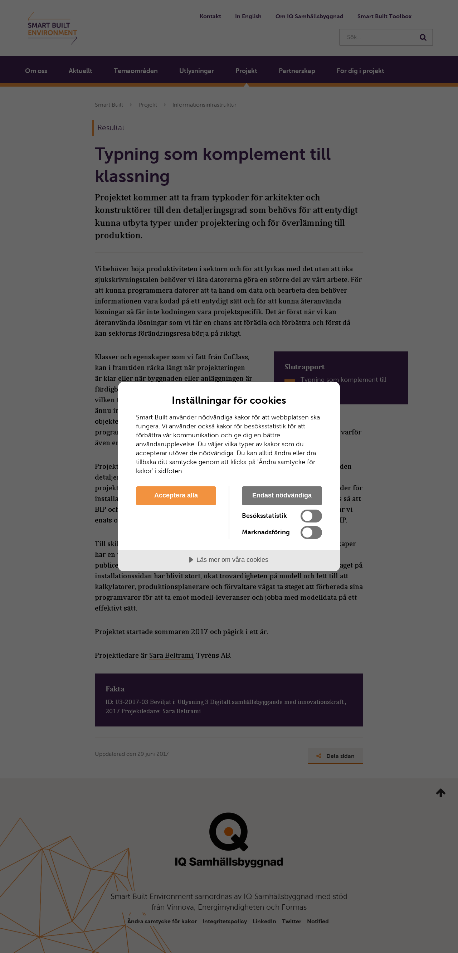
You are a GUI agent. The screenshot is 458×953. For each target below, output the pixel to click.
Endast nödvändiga (282, 495)
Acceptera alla (176, 495)
